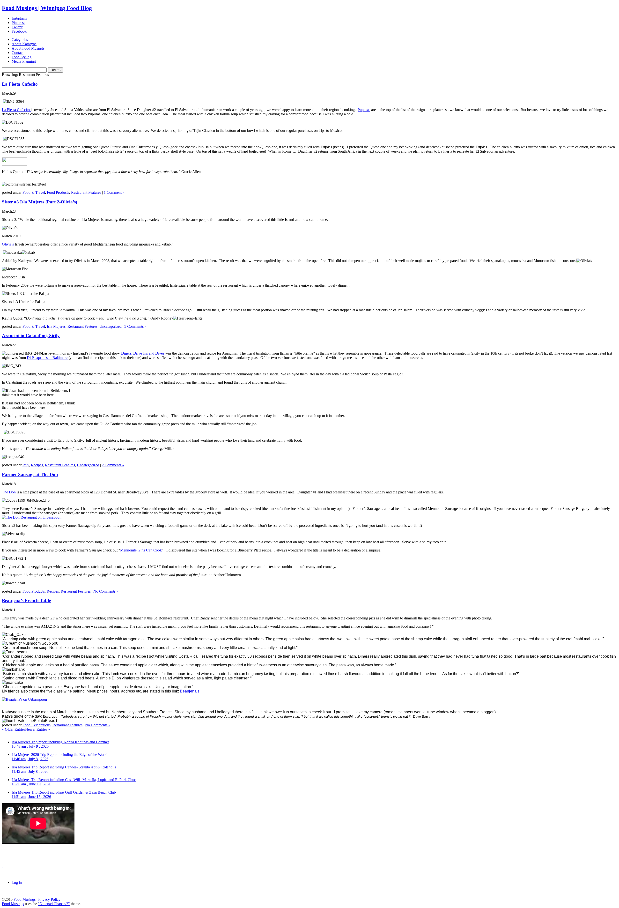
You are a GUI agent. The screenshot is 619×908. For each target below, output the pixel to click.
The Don (9, 492)
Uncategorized (110, 326)
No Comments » (105, 591)
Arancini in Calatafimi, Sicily (31, 335)
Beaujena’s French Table (26, 600)
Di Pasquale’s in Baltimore (47, 358)
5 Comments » (135, 326)
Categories (20, 39)
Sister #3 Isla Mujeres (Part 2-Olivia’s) (39, 201)
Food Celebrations (36, 725)
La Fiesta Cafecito (20, 84)
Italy (25, 465)
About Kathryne (24, 44)
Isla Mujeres (56, 326)
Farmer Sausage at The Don (30, 474)
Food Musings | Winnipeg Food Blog (47, 8)
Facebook (19, 31)
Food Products (58, 192)
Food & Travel (33, 192)
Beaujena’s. (190, 691)
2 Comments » (113, 465)
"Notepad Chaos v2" (54, 904)
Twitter (17, 27)
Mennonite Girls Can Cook (141, 550)
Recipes (37, 465)
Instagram (19, 18)
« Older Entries (13, 729)
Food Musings (25, 899)
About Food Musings (28, 48)
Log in (17, 882)
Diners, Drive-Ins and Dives (142, 353)
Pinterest (18, 23)
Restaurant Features (86, 192)
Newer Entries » (37, 729)
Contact (17, 53)
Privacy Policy (49, 899)
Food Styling (21, 57)
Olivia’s (8, 244)
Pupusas (364, 110)
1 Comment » (114, 192)
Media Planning (24, 61)
